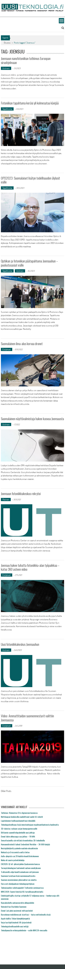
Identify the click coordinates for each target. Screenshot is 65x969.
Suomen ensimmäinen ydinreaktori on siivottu (18, 879)
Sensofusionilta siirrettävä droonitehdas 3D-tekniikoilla (23, 840)
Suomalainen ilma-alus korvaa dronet (22, 343)
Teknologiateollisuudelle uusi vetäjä (14, 926)
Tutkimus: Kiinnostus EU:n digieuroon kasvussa (19, 812)
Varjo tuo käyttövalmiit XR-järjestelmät (16, 922)
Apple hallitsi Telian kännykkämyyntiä (15, 918)
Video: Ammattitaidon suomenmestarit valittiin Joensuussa (27, 717)
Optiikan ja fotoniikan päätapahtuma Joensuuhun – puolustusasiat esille (29, 263)
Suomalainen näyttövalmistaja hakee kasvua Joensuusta (32, 418)
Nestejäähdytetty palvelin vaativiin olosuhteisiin (19, 848)
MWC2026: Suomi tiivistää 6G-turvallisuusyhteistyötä (22, 891)
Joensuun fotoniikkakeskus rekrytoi (21, 493)
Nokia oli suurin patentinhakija (12, 860)
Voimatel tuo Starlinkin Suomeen (13, 906)
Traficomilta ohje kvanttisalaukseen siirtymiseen (20, 871)
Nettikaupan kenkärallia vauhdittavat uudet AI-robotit (22, 816)
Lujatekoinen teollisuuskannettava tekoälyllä (18, 820)
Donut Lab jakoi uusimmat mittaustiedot (17, 910)
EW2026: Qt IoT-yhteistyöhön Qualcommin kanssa (20, 864)
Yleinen (5, 499)
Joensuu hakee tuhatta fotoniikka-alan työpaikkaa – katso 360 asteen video (30, 567)
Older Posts (6, 791)
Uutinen (6, 68)
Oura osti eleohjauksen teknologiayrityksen (17, 883)
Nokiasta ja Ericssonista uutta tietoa (15, 852)
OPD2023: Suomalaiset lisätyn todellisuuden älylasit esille (30, 180)
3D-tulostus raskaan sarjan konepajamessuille (19, 828)
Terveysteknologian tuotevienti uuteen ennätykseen (21, 868)
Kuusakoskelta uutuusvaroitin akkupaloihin (17, 902)
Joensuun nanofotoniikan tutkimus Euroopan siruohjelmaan (25, 60)
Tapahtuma (7, 108)
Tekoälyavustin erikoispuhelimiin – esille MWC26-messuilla (24, 930)
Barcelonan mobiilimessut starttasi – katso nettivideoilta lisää (25, 914)
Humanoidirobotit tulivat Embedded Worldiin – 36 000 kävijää (25, 844)
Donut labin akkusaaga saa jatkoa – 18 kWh (18, 836)
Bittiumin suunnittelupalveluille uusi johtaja (18, 832)
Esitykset (6, 349)
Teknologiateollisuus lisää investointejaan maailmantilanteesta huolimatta (30, 824)
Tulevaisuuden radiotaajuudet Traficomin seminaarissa (22, 887)
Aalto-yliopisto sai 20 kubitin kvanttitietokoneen (20, 856)
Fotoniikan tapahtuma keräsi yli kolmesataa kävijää (30, 103)
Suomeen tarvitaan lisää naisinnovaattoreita (18, 875)
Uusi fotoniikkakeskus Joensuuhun (20, 644)
